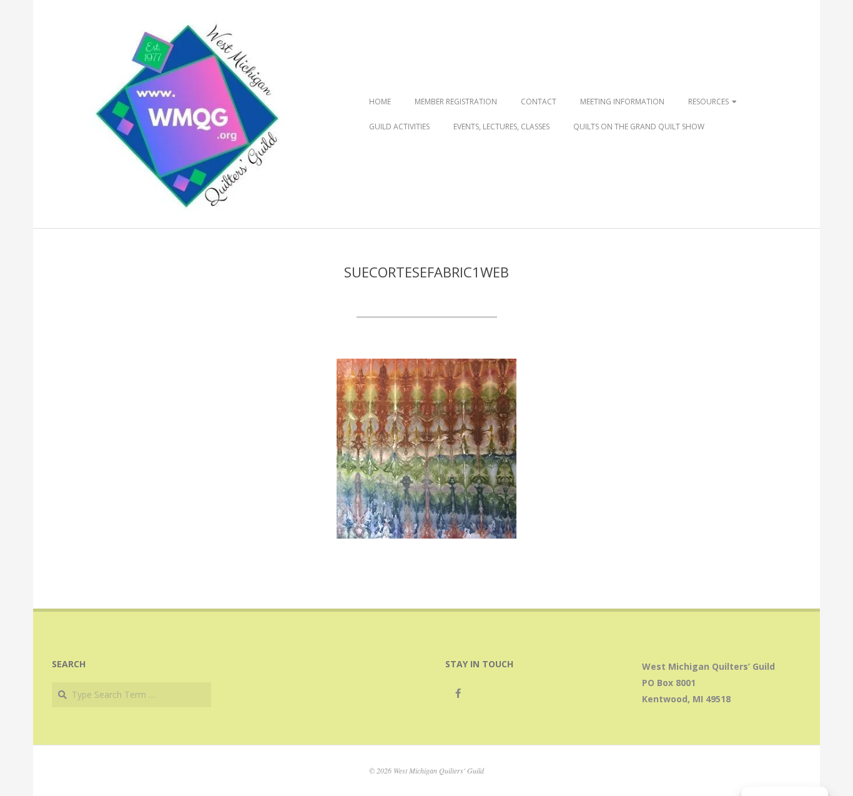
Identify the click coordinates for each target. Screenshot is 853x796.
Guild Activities (399, 126)
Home (380, 101)
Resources (708, 101)
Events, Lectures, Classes (501, 126)
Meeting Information (622, 101)
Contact (538, 101)
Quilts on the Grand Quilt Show (638, 126)
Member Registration (456, 101)
